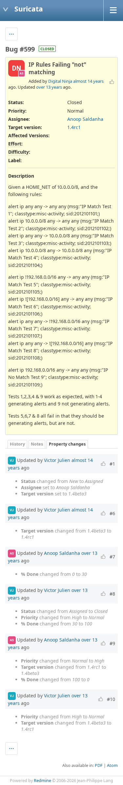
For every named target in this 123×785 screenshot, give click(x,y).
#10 (111, 699)
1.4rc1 (74, 127)
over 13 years (49, 87)
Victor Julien (57, 460)
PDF (99, 765)
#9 (112, 643)
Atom (112, 765)
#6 (112, 513)
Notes (37, 444)
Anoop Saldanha (85, 119)
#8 (112, 594)
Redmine (42, 780)
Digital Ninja (60, 81)
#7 (112, 557)
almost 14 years (88, 81)
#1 (112, 464)
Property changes (67, 444)
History (17, 444)
